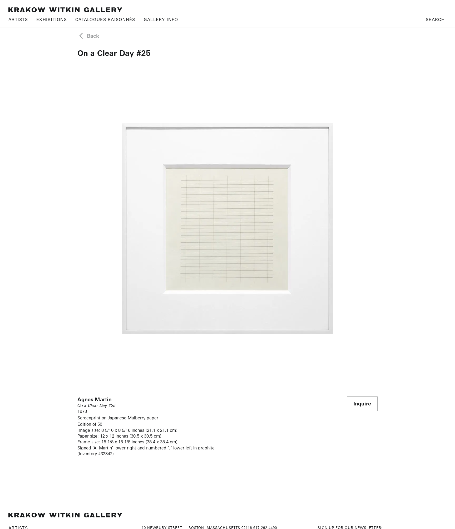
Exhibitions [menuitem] (51, 19)
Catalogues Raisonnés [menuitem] (105, 19)
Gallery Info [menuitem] (161, 19)
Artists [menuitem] (18, 19)
